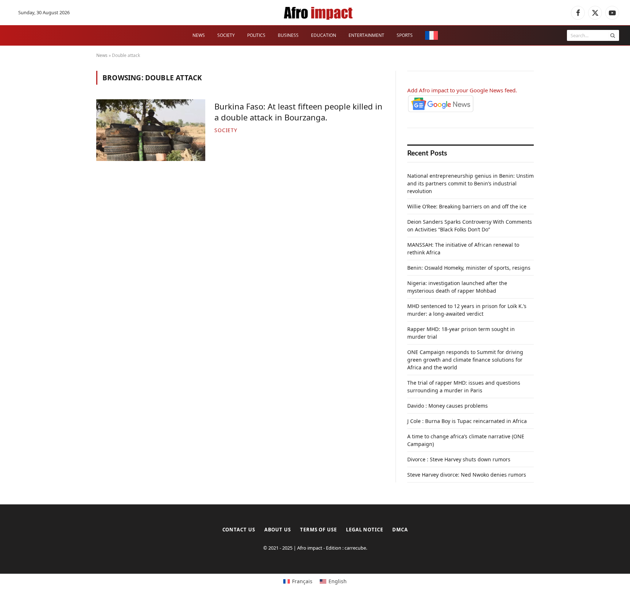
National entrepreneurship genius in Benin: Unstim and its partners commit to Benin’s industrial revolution (470, 183)
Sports (405, 35)
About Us (277, 529)
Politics (256, 35)
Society (226, 35)
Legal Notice (364, 529)
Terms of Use (318, 529)
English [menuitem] (337, 581)
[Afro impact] (318, 13)
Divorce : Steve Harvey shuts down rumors (458, 459)
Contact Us (238, 529)
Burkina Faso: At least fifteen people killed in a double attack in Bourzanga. (298, 112)
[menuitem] (431, 35)
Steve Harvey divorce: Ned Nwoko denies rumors (466, 474)
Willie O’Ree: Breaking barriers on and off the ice (466, 206)
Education (323, 35)
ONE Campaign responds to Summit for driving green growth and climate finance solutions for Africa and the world (465, 360)
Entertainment (366, 35)
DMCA (400, 529)
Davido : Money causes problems (447, 405)
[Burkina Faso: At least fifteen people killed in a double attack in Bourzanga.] (150, 130)
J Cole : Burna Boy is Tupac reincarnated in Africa (467, 421)
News (198, 35)
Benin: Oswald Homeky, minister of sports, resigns (468, 267)
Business (288, 35)
